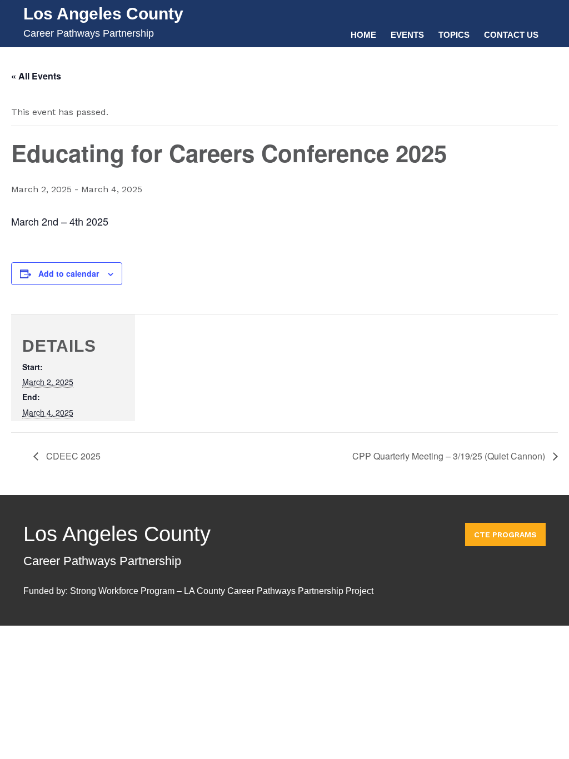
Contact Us (511, 34)
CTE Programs (505, 534)
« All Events (36, 75)
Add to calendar (68, 273)
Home (363, 34)
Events (407, 34)
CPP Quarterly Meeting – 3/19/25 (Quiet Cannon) (449, 456)
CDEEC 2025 (72, 456)
